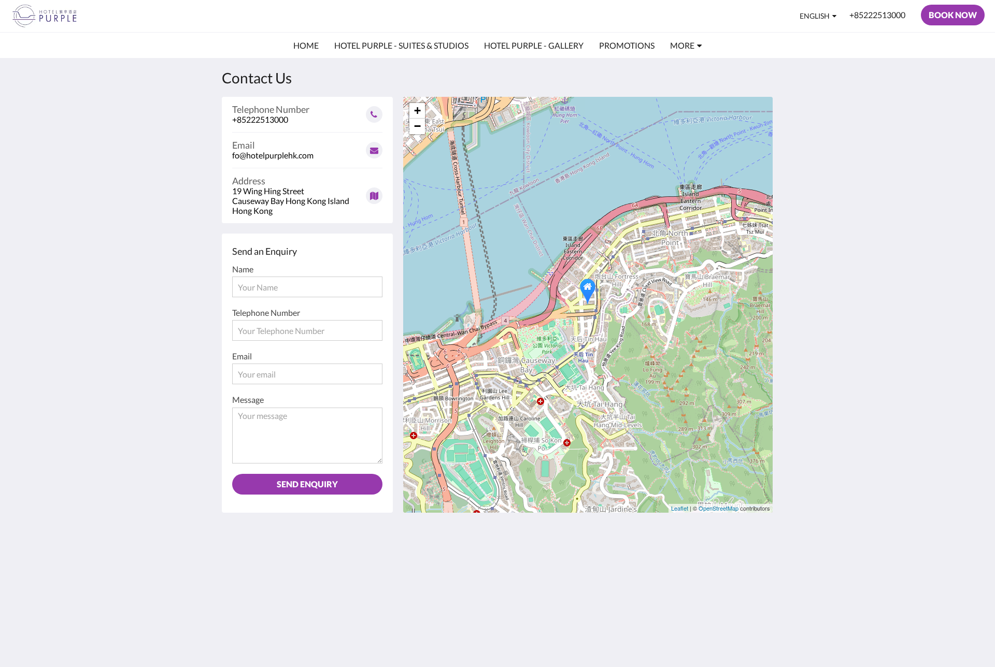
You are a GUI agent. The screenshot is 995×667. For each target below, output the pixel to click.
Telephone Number (266, 312)
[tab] (452, 541)
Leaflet (679, 508)
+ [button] (417, 110)
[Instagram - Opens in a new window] (752, 564)
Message (248, 399)
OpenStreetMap (718, 508)
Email (242, 356)
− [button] (417, 126)
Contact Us (433, 558)
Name (242, 269)
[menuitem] (306, 46)
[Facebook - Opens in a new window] (724, 564)
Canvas (749, 637)
